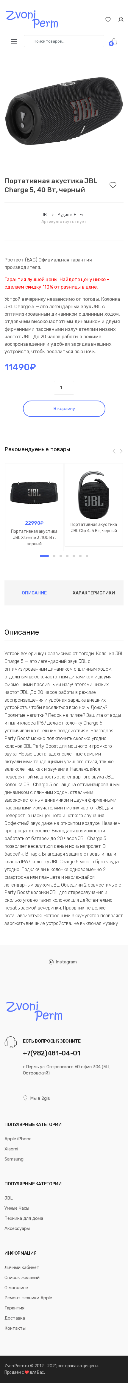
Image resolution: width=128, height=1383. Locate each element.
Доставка (14, 1318)
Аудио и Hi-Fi (70, 214)
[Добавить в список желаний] (116, 183)
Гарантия (14, 1308)
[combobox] (64, 41)
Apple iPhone (18, 1138)
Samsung (14, 1159)
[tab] (34, 592)
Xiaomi (11, 1149)
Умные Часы (16, 1208)
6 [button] (80, 556)
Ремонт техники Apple (28, 1298)
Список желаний (22, 1277)
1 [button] (44, 556)
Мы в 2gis (40, 1098)
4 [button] (67, 556)
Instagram (66, 962)
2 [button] (54, 556)
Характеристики (94, 593)
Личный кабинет (21, 1267)
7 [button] (87, 556)
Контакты (15, 1328)
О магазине (16, 1287)
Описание (34, 593)
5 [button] (74, 556)
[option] (64, 111)
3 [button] (61, 556)
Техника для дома (23, 1218)
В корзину (64, 408)
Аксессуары (17, 1228)
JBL (45, 214)
